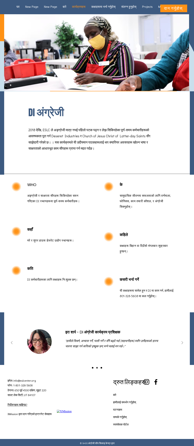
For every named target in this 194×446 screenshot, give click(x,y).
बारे (114, 395)
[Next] (182, 343)
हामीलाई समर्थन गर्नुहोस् (124, 402)
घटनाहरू (117, 409)
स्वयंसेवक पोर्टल (121, 424)
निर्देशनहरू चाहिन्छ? (17, 405)
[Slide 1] (92, 368)
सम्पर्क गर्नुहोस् (120, 417)
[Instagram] (146, 382)
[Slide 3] (101, 368)
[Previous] (12, 343)
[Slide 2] (97, 368)
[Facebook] (156, 382)
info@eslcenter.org (24, 380)
